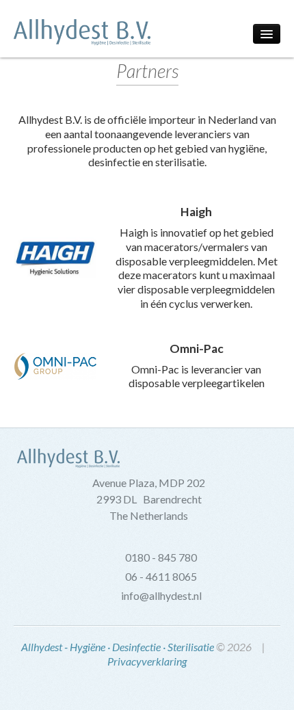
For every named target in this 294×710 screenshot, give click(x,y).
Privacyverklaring (147, 661)
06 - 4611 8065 (161, 576)
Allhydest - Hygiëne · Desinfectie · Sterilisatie (117, 646)
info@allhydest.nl (161, 595)
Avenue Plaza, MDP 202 (148, 482)
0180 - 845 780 (161, 557)
